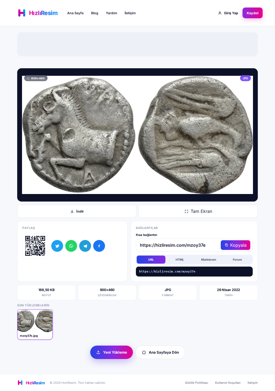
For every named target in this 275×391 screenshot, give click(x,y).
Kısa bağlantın (146, 235)
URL (151, 259)
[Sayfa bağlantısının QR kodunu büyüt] (35, 246)
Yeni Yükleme (115, 352)
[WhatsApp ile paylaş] (71, 246)
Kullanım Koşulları (228, 383)
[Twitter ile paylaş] (57, 246)
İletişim (130, 13)
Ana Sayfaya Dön (164, 352)
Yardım (111, 13)
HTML (180, 259)
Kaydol (252, 13)
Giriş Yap (231, 13)
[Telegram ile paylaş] (85, 246)
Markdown (208, 259)
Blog (94, 13)
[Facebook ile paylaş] (99, 246)
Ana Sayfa (75, 13)
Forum (237, 259)
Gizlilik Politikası (196, 383)
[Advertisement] (137, 44)
